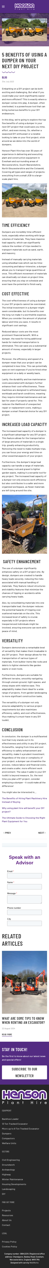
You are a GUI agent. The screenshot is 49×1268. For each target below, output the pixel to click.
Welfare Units (9, 1143)
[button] (3, 6)
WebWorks (34, 1262)
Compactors (8, 1138)
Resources (7, 1215)
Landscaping (8, 1189)
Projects (6, 1210)
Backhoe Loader (10, 1118)
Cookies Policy (9, 1246)
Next (41, 832)
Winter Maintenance (12, 1179)
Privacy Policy (9, 1241)
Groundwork (8, 1164)
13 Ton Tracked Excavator (15, 1123)
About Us (6, 1220)
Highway (6, 1174)
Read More (7, 1034)
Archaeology (8, 1169)
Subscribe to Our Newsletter (24, 1072)
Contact (6, 1224)
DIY (3, 1193)
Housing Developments (14, 1184)
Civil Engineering (11, 1159)
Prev (8, 832)
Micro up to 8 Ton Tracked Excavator (20, 1128)
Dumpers (6, 1133)
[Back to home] (24, 6)
